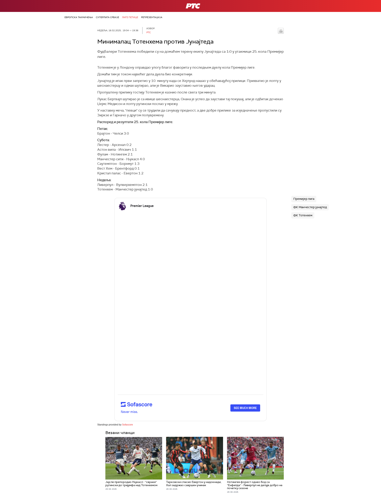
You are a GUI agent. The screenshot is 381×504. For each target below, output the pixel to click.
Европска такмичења (78, 17)
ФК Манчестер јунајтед (310, 207)
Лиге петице (130, 17)
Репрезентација (151, 17)
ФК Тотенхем (302, 215)
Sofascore (127, 424)
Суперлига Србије (107, 17)
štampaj (281, 31)
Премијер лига (303, 199)
